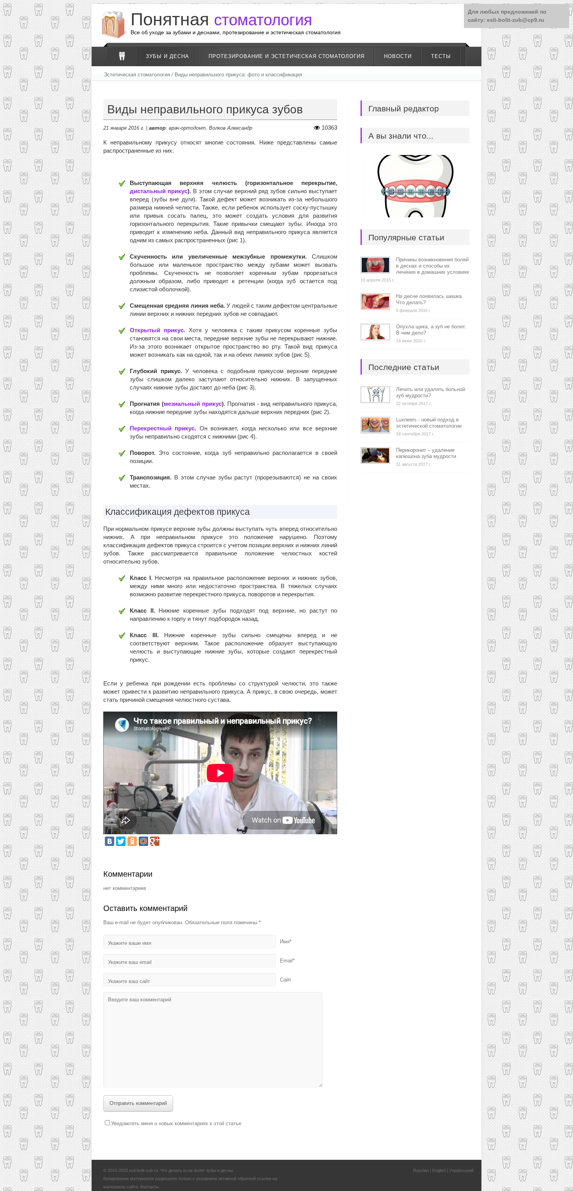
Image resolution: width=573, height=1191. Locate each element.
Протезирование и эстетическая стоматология (286, 56)
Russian (421, 1170)
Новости (398, 56)
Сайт (285, 980)
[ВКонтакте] (109, 841)
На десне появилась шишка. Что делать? (429, 299)
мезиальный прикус (193, 403)
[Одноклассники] (132, 841)
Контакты (149, 1186)
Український (461, 1170)
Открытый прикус (157, 330)
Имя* (286, 941)
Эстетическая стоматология (137, 75)
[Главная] (121, 56)
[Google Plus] (154, 841)
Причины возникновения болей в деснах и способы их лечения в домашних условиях (432, 266)
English (439, 1170)
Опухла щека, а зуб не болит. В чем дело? (431, 330)
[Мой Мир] (143, 841)
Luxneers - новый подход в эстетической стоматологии (429, 423)
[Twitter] (121, 841)
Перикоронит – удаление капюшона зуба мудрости (426, 453)
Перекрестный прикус (162, 428)
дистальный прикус (158, 191)
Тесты (441, 56)
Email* (287, 961)
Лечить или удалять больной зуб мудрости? (430, 392)
